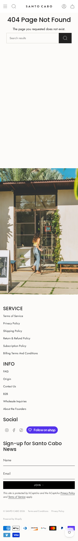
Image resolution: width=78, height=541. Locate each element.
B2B (5, 394)
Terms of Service (13, 316)
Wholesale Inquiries (15, 401)
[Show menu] (5, 6)
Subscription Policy (14, 346)
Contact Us (9, 386)
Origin (7, 379)
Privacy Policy (11, 323)
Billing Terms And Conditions (20, 353)
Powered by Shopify (12, 518)
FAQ (5, 371)
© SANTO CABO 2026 (14, 511)
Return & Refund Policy (16, 338)
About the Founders (14, 409)
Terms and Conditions (38, 511)
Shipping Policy (12, 331)
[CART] (72, 6)
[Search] (65, 38)
